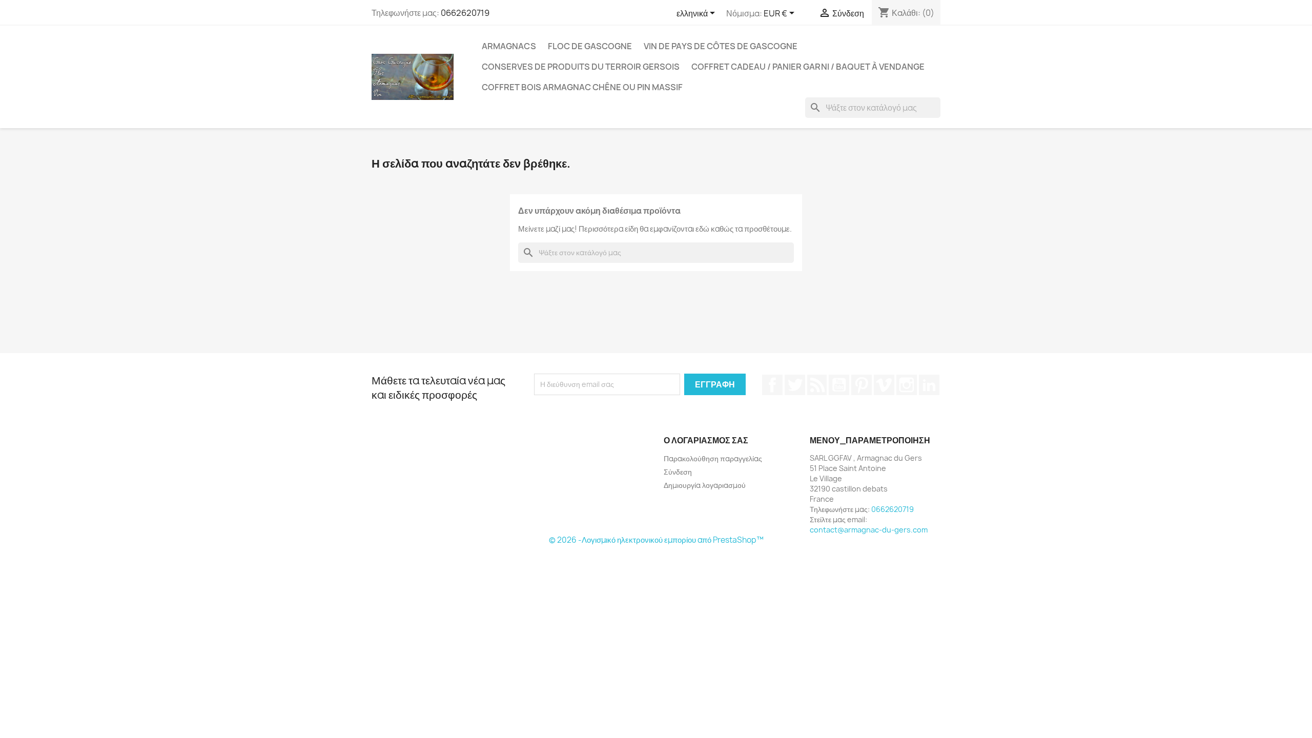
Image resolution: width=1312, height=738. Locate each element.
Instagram (906, 385)
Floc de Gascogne (590, 46)
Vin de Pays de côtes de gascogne (720, 46)
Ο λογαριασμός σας (706, 440)
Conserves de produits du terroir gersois (581, 66)
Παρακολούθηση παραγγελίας (713, 458)
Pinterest (861, 385)
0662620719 (465, 12)
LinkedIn (929, 385)
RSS (817, 385)
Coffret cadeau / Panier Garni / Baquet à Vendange (808, 66)
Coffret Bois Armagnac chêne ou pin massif (582, 87)
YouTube (839, 385)
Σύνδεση (678, 472)
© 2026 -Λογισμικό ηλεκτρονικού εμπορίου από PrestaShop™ (656, 540)
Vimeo (884, 385)
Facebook (772, 385)
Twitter (795, 385)
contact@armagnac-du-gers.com (869, 530)
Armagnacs (509, 46)
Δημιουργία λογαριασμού (705, 485)
